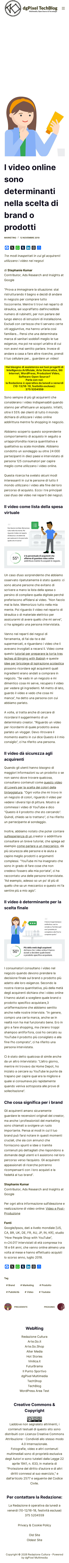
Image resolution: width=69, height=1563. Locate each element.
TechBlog (34, 1386)
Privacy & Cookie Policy (34, 1525)
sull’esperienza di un (18, 836)
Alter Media (34, 1351)
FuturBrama (34, 1366)
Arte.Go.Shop (34, 1346)
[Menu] (63, 8)
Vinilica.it (34, 1361)
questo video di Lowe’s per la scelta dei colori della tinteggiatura (33, 787)
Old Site (34, 1535)
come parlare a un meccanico (38, 846)
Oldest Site (34, 1540)
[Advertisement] (34, 52)
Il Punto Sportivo (34, 1371)
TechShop (34, 1381)
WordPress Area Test (34, 1391)
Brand (10, 1285)
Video (29, 1292)
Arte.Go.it (34, 1341)
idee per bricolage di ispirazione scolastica (34, 663)
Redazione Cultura (34, 1336)
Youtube (44, 1292)
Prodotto (45, 1285)
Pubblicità (12, 1292)
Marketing (10, 237)
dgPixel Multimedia (34, 1376)
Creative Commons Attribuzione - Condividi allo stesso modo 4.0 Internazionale (34, 1439)
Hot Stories (34, 1356)
